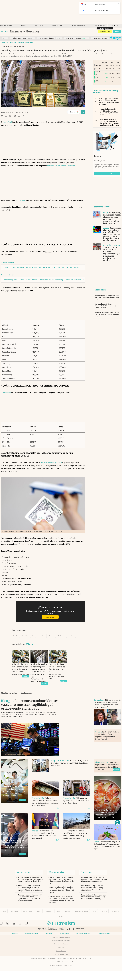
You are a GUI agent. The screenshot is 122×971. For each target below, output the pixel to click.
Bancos (51, 636)
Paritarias (104, 911)
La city (97, 156)
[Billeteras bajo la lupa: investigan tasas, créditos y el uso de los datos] (76, 788)
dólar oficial (7, 122)
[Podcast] (70, 929)
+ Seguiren (74, 112)
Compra (118, 62)
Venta (112, 62)
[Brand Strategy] (61, 929)
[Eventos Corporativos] (52, 929)
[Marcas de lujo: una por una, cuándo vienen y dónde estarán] (40, 768)
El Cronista (4, 42)
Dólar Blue (14, 911)
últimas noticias (6, 26)
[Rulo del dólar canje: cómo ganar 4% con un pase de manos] (20, 656)
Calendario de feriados (81, 911)
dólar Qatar (71, 636)
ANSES (61, 917)
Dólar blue (39, 26)
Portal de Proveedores (83, 933)
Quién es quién (100, 26)
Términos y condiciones (61, 944)
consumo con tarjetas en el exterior (61, 166)
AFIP (95, 911)
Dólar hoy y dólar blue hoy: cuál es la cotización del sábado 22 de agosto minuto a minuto (109, 101)
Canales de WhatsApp (31, 933)
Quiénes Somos (64, 933)
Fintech (48, 911)
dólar (33, 636)
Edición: (115, 26)
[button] (117, 822)
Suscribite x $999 (105, 31)
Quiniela (67, 911)
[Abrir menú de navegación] (2, 31)
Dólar (23, 26)
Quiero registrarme (50, 617)
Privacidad (61, 947)
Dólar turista (60, 636)
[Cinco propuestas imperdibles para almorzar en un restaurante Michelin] (107, 798)
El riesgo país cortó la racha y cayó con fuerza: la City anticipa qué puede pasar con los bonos (109, 122)
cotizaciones (41, 636)
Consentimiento (61, 951)
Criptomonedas (27, 911)
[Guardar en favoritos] (83, 112)
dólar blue (7, 392)
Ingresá (117, 31)
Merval (58, 911)
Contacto (15, 933)
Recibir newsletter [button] (108, 174)
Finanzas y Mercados (17, 42)
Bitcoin (39, 911)
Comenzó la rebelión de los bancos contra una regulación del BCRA (109, 112)
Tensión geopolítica (79, 26)
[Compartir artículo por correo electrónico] (19, 116)
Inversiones (115, 911)
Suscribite (49, 933)
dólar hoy (29, 42)
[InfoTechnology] (80, 929)
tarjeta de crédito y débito (51, 462)
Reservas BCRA (57, 26)
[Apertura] (42, 929)
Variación (104, 62)
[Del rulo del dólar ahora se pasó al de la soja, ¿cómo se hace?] (58, 656)
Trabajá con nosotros (103, 933)
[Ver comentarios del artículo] (23, 116)
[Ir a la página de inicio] (6, 31)
